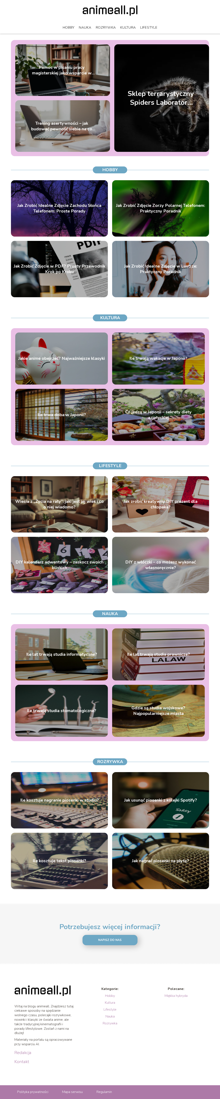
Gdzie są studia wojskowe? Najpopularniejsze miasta (158, 710)
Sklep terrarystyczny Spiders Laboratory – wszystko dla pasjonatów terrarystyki (161, 98)
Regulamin (104, 1092)
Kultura (128, 27)
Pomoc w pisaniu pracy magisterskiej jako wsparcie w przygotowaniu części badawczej (62, 70)
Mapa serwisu (72, 1092)
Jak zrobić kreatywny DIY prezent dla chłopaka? (160, 504)
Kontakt (21, 1062)
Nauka (85, 27)
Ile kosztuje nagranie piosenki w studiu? (59, 800)
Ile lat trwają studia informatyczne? (61, 654)
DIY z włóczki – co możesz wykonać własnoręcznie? (160, 565)
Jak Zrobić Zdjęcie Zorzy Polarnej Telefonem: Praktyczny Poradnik (160, 208)
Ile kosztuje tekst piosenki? (59, 861)
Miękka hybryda (176, 995)
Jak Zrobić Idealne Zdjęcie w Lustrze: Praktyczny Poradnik (160, 269)
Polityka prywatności (32, 1092)
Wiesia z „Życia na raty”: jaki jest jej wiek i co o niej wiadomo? (59, 504)
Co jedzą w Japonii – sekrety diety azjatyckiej (158, 414)
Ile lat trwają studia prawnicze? (158, 654)
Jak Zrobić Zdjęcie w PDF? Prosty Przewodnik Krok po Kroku (59, 269)
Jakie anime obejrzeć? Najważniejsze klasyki (61, 358)
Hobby (69, 27)
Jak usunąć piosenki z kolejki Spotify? (160, 800)
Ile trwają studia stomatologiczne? (61, 711)
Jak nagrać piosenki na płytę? (160, 861)
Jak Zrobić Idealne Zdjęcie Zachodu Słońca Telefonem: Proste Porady (59, 208)
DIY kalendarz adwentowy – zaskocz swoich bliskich (59, 565)
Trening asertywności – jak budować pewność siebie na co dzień (61, 126)
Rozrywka (106, 27)
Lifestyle (148, 27)
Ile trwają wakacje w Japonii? (158, 358)
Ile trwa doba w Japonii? (61, 415)
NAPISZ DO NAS (110, 940)
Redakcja (22, 1053)
